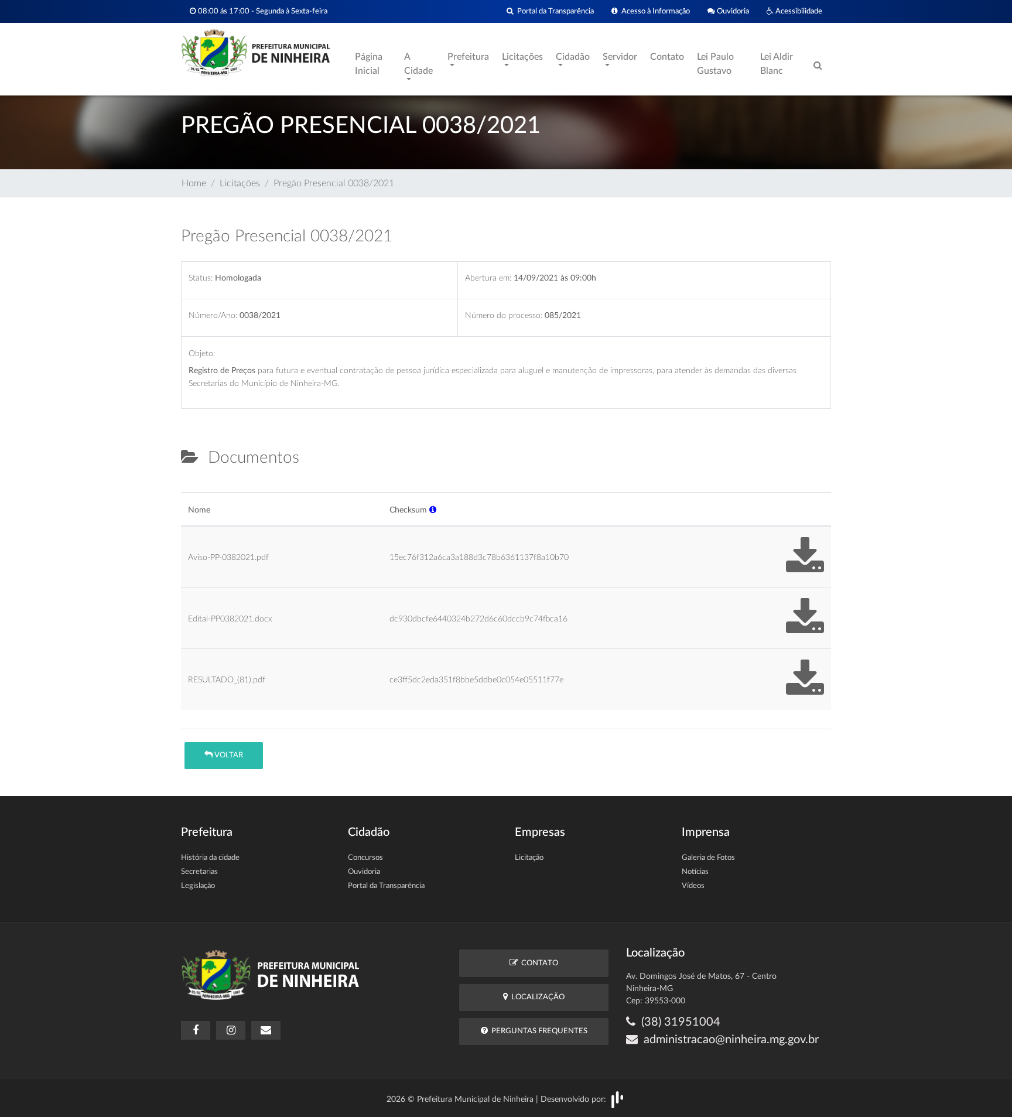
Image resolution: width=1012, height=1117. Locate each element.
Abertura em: (488, 278)
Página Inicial (368, 64)
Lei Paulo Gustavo (715, 64)
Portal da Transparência (554, 11)
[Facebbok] (195, 1030)
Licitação (529, 858)
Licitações (240, 183)
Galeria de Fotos (708, 858)
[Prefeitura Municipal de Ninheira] (255, 52)
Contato (667, 57)
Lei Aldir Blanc (776, 64)
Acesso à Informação (654, 11)
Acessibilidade (798, 11)
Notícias (695, 872)
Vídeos (693, 886)
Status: (201, 278)
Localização (536, 997)
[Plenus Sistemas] (617, 1099)
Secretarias (199, 872)
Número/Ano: (213, 315)
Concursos (365, 858)
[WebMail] (266, 1030)
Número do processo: (503, 315)
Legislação (198, 886)
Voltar (228, 755)
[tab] (191, 488)
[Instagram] (230, 1030)
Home (194, 183)
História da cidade (210, 858)
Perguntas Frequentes (537, 1031)
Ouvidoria (732, 11)
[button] (432, 509)
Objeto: (202, 353)
